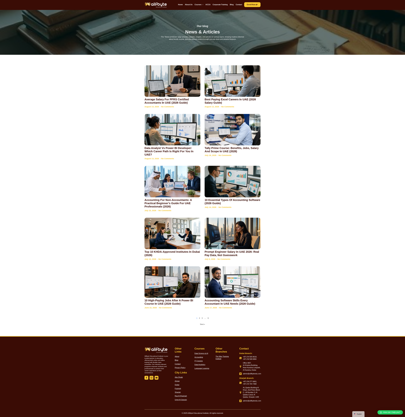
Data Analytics (199, 365)
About (177, 356)
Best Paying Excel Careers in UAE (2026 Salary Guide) (230, 101)
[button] (390, 412)
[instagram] (151, 378)
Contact (239, 4)
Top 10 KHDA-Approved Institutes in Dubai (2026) (172, 253)
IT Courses (198, 361)
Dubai (177, 385)
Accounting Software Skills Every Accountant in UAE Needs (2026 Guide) (230, 302)
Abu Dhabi (179, 377)
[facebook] (146, 378)
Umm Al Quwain (181, 400)
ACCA (208, 4)
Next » (202, 324)
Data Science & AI (201, 353)
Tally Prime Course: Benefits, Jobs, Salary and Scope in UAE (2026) (232, 149)
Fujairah (178, 388)
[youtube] (156, 378)
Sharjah (178, 392)
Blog (232, 4)
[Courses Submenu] (202, 5)
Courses (198, 4)
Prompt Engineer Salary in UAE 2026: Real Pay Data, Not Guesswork (232, 253)
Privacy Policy (180, 368)
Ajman (177, 381)
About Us (188, 4)
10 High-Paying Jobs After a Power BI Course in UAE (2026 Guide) (168, 302)
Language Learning (201, 368)
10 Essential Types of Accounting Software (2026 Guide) (232, 201)
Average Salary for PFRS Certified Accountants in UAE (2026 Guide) (166, 101)
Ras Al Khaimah (181, 396)
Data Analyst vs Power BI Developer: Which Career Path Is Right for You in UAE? (168, 151)
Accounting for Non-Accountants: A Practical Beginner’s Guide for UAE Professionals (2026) (168, 203)
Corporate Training (220, 4)
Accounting (198, 357)
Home (180, 4)
